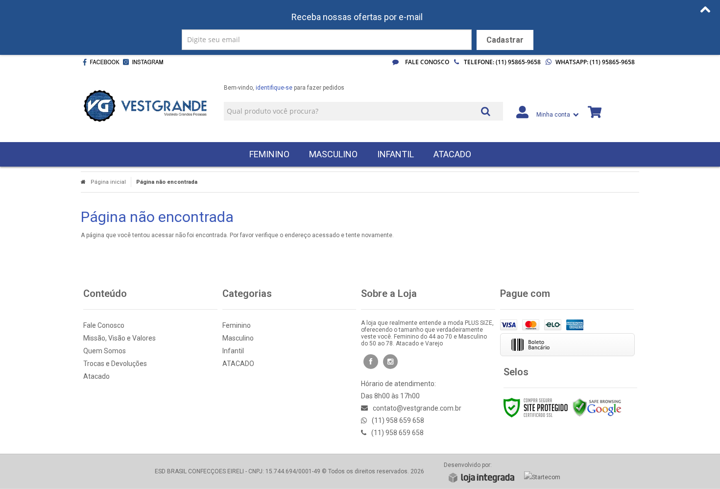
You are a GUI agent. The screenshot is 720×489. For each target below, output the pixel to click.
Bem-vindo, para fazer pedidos (284, 87)
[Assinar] (505, 40)
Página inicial (108, 182)
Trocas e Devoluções (115, 363)
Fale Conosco (426, 62)
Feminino (236, 325)
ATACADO (238, 363)
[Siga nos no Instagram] (145, 62)
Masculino (238, 338)
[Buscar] (485, 110)
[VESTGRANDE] (145, 105)
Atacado (96, 376)
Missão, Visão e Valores (119, 338)
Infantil (233, 351)
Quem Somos (104, 351)
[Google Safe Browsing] (597, 407)
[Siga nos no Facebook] (101, 62)
